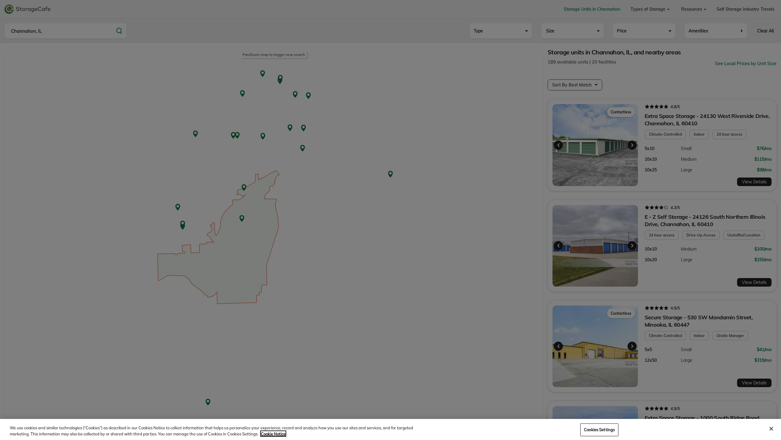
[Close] (771, 428)
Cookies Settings (599, 429)
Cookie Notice (273, 433)
